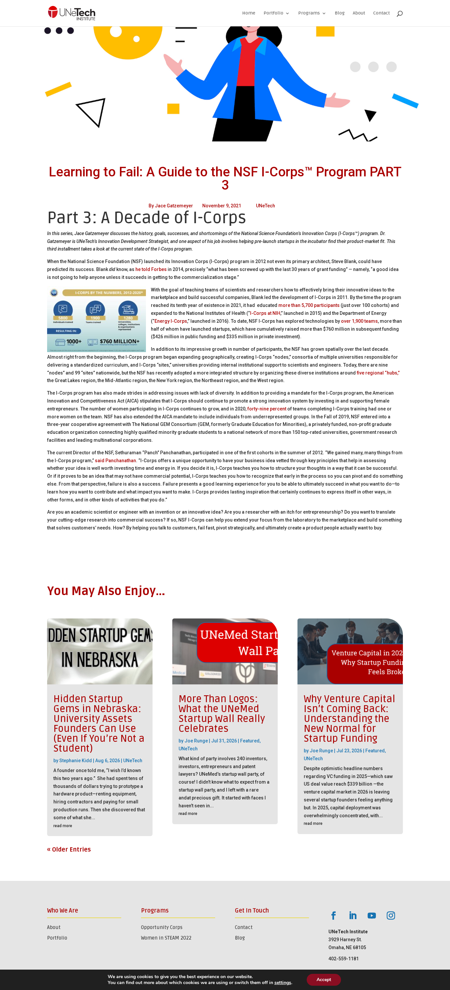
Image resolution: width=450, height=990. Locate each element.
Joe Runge (196, 740)
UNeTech (265, 205)
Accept (324, 979)
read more (62, 826)
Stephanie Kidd (75, 760)
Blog (340, 13)
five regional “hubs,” (378, 372)
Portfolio (273, 13)
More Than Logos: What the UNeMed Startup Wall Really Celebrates (222, 714)
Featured (250, 740)
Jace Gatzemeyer (174, 205)
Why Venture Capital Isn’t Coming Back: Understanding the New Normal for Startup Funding (349, 719)
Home (248, 13)
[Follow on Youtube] (371, 916)
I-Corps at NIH (265, 313)
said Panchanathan (115, 460)
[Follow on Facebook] (333, 916)
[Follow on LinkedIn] (352, 916)
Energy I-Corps (171, 321)
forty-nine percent (266, 408)
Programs (309, 13)
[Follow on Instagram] (390, 916)
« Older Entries (69, 849)
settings (282, 983)
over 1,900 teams (359, 321)
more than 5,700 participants (309, 305)
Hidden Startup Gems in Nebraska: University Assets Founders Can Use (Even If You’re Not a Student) (99, 724)
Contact (381, 13)
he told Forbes (151, 269)
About (359, 13)
